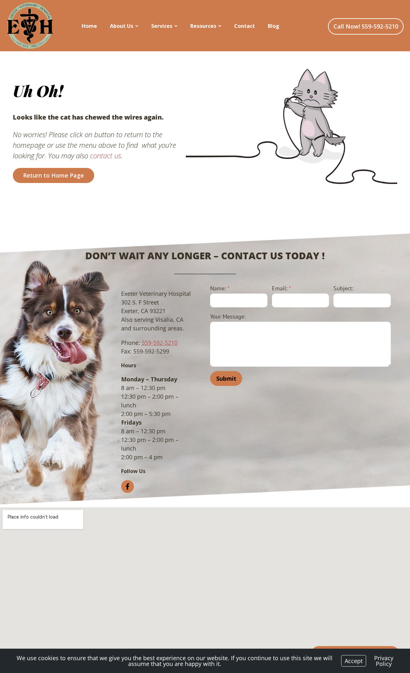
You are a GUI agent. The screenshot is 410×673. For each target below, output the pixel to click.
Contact (244, 25)
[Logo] (29, 25)
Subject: (343, 288)
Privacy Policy (383, 661)
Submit (226, 378)
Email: (281, 288)
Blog (273, 25)
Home (89, 25)
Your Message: (227, 316)
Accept (354, 661)
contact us (105, 155)
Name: (219, 288)
